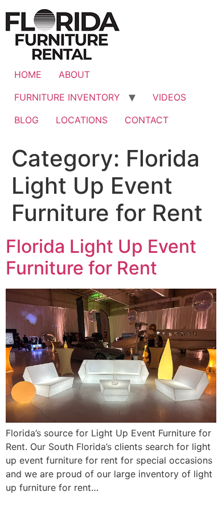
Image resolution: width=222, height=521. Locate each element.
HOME (28, 74)
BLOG (26, 120)
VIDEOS (169, 97)
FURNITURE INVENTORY (67, 97)
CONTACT (146, 120)
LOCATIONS (82, 120)
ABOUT (74, 74)
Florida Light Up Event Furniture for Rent (101, 257)
